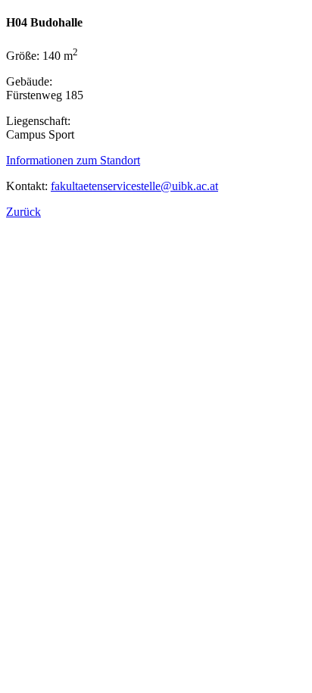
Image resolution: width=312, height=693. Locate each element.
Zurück (23, 211)
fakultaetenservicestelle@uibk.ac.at (134, 185)
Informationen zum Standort (73, 160)
